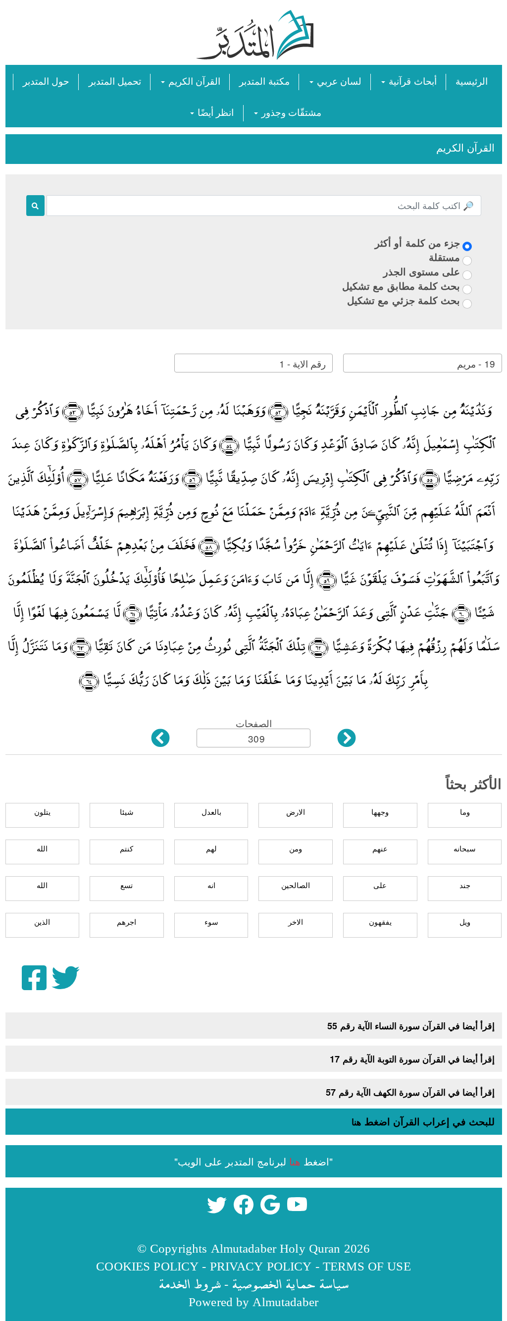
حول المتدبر (46, 80)
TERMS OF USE (367, 1266)
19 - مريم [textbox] (476, 363)
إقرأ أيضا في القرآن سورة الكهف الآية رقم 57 (410, 1092)
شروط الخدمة (189, 1283)
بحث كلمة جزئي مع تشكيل (403, 300)
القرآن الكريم (193, 80)
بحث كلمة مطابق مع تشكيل (401, 285)
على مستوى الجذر (421, 271)
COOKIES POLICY (147, 1266)
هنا (356, 1121)
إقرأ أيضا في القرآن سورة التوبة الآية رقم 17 (412, 1059)
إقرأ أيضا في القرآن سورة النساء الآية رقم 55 (411, 1025)
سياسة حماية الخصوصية (290, 1283)
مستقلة (444, 257)
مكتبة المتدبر (264, 80)
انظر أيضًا (214, 111)
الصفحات (254, 723)
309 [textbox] (256, 738)
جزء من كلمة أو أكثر (417, 242)
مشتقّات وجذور (290, 111)
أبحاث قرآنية (411, 80)
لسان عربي (337, 80)
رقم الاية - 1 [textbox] (302, 363)
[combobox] (422, 363)
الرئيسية (472, 80)
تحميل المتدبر (115, 80)
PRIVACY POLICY (261, 1266)
